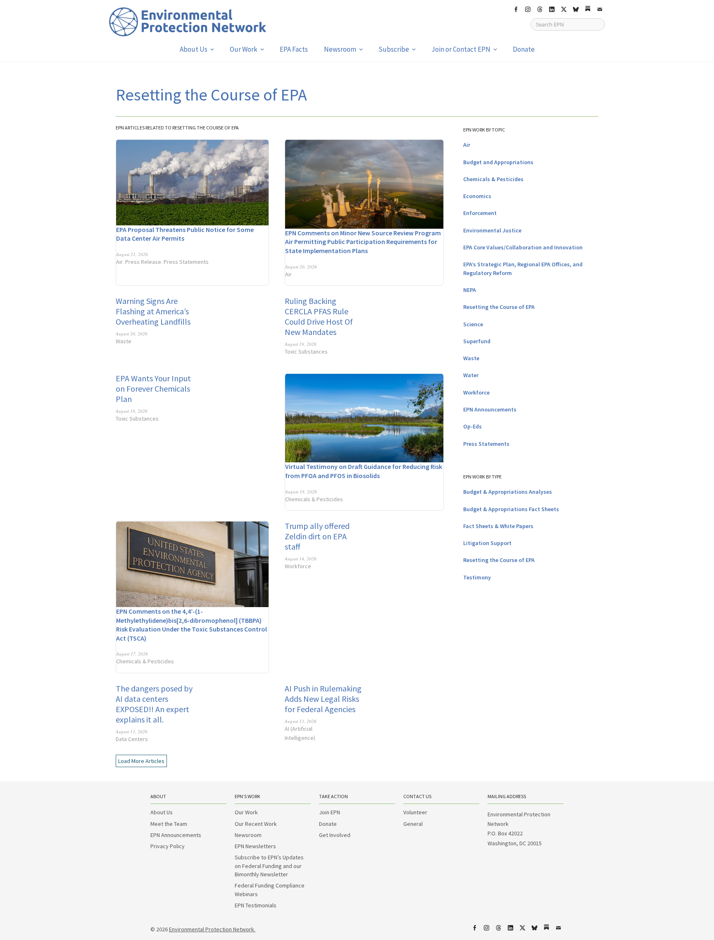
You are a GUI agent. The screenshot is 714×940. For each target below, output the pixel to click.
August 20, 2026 (301, 266)
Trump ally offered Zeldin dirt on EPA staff (317, 536)
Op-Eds (472, 426)
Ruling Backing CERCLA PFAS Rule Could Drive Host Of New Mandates (319, 316)
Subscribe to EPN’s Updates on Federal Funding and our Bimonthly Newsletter (269, 866)
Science (473, 324)
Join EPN (329, 812)
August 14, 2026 (301, 558)
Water (470, 375)
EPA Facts (294, 49)
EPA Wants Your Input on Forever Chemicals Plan (153, 388)
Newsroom (340, 49)
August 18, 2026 (132, 411)
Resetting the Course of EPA (499, 307)
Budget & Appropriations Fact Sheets (511, 509)
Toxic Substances (306, 351)
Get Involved (334, 835)
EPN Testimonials (255, 905)
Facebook (515, 9)
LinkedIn (551, 9)
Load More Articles (141, 761)
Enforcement (480, 213)
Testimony (477, 577)
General (413, 824)
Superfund (476, 341)
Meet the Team (168, 824)
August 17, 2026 (132, 654)
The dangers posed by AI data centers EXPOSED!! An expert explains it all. (154, 704)
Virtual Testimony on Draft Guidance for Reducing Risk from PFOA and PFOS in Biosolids (363, 471)
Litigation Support (487, 543)
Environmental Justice (492, 230)
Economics (477, 196)
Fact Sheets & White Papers (498, 526)
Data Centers (132, 739)
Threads (539, 9)
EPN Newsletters (255, 846)
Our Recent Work (256, 824)
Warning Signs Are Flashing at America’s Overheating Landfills (153, 311)
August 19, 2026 (301, 344)
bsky (575, 9)
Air (119, 261)
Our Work (243, 49)
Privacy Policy (167, 846)
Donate (524, 49)
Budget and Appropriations (498, 162)
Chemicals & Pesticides (314, 499)
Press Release (143, 261)
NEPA (469, 290)
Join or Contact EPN (460, 49)
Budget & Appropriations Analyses (507, 491)
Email (599, 9)
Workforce (298, 566)
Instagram (527, 9)
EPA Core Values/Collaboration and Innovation (523, 247)
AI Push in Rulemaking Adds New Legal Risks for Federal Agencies (323, 698)
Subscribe (393, 49)
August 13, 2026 (132, 731)
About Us (193, 49)
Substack (587, 9)
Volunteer (415, 812)
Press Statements (186, 261)
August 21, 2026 (132, 254)
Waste (123, 341)
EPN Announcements (489, 409)
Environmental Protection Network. (212, 929)
